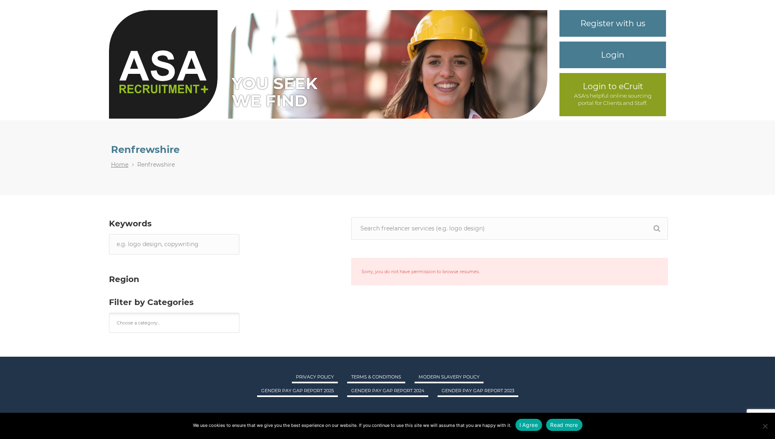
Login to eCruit (613, 86)
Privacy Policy (315, 377)
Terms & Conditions (376, 377)
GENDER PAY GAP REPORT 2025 (297, 390)
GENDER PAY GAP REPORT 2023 (478, 390)
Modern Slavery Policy (449, 377)
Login (612, 55)
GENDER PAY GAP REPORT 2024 (387, 390)
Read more (564, 425)
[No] (765, 426)
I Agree (528, 425)
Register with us (612, 23)
